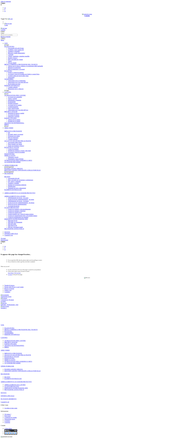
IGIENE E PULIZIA (10, 118)
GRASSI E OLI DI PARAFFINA (14, 123)
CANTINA (7, 92)
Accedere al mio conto (10, 408)
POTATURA (8, 71)
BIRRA (6, 124)
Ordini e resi (7, 290)
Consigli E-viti (8, 235)
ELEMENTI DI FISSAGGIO (13, 189)
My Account (17, 273)
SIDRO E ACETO (9, 155)
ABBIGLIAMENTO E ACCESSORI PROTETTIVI (19, 193)
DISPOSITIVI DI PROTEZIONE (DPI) (16, 219)
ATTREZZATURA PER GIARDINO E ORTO (18, 160)
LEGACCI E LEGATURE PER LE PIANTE (17, 141)
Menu (2, 40)
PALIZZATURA (9, 46)
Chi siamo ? (7, 414)
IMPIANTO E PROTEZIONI (13, 131)
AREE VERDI (8, 128)
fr (4, 9)
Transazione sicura (9, 419)
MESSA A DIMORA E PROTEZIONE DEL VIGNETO (21, 64)
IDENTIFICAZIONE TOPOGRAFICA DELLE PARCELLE (22, 170)
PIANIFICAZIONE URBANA (13, 168)
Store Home (11, 273)
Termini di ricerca (9, 285)
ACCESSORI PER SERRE (12, 162)
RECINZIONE (8, 173)
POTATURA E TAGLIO (11, 147)
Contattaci (7, 292)
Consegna (7, 422)
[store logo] (10, 19)
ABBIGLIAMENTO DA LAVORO (15, 196)
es (5, 11)
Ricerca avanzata (5, 36)
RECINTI (7, 176)
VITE (6, 43)
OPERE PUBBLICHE (11, 165)
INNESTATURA (9, 154)
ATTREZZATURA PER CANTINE (15, 95)
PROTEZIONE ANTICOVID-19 (14, 229)
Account (3, 238)
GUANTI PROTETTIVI (11, 207)
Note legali (7, 416)
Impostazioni (4, 240)
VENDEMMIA (9, 79)
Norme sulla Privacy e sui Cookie (14, 287)
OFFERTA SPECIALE (11, 233)
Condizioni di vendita (10, 417)
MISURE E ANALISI (10, 111)
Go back (10, 274)
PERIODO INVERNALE (12, 85)
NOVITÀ (7, 232)
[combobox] (9, 35)
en (5, 8)
